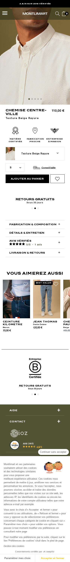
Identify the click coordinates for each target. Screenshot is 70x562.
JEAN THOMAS (45, 321)
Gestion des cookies (14, 546)
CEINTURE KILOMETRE (13, 323)
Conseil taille (48, 167)
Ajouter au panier (27, 178)
